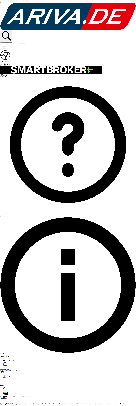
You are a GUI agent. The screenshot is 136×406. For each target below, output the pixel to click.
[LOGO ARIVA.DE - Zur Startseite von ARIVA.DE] (68, 29)
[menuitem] (69, 374)
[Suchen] (0, 44)
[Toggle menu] (0, 2)
